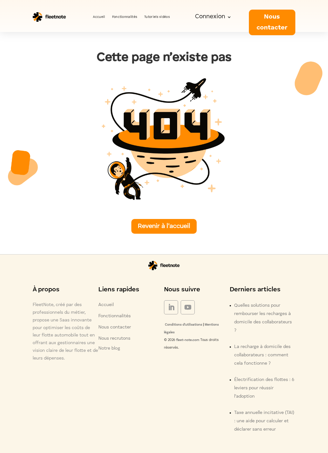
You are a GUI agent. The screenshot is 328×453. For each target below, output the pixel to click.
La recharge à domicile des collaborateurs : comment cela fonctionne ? (262, 355)
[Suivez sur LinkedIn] (171, 307)
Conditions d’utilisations (183, 324)
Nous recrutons (114, 338)
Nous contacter (272, 22)
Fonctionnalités (124, 17)
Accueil (99, 17)
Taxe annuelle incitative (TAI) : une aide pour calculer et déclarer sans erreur (264, 421)
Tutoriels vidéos (157, 17)
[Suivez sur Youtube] (188, 307)
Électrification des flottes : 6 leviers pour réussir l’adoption (264, 388)
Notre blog (109, 348)
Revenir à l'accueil (164, 226)
